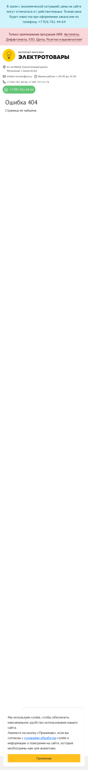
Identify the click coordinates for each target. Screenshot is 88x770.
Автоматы (71, 34)
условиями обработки (40, 738)
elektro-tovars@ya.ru (19, 76)
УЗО (32, 39)
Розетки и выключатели (63, 39)
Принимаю (44, 758)
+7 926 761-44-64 (17, 81)
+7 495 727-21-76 (39, 81)
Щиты (40, 39)
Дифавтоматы (16, 39)
